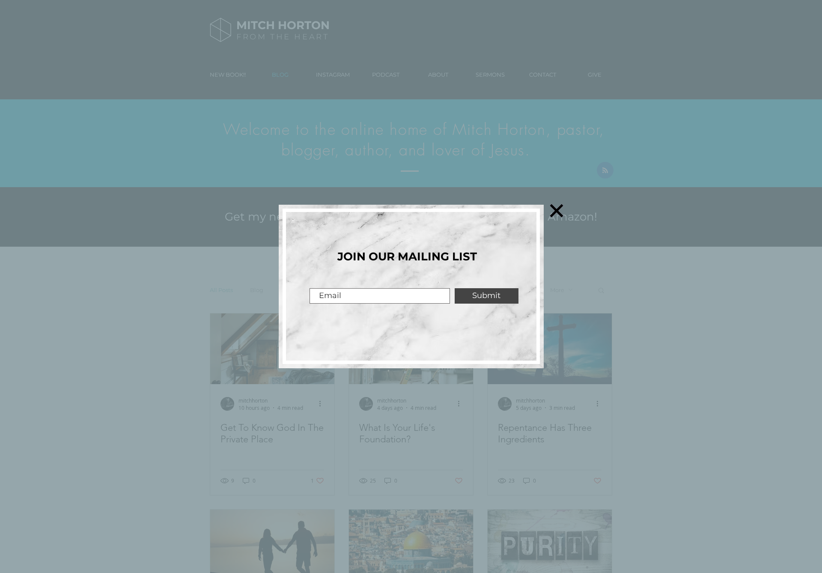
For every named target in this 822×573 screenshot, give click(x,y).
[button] (556, 211)
